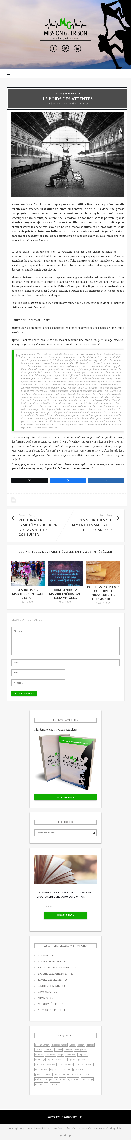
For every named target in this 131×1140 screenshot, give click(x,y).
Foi (65, 1059)
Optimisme (65, 1069)
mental (89, 1064)
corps (60, 1054)
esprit (58, 1059)
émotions (54, 1084)
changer (39, 1054)
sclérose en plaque (43, 1079)
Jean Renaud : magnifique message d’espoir (28, 593)
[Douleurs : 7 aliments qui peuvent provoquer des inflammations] (103, 572)
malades (69, 1064)
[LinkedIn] (77, 48)
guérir (72, 1059)
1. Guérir (46, 955)
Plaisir (49, 1074)
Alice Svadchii (69, 103)
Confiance (50, 1054)
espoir (50, 1059)
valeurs (38, 1084)
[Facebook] (53, 48)
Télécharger (65, 797)
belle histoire (29, 303)
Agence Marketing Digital (108, 1128)
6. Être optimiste (51, 985)
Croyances (70, 1054)
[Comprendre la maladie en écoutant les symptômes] (65, 573)
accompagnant (42, 1044)
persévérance (79, 1069)
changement (80, 1049)
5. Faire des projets (53, 979)
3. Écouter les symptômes (57, 967)
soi (56, 1079)
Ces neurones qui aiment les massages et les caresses (92, 525)
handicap (39, 1064)
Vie (46, 1084)
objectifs (54, 1069)
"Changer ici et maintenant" (75, 468)
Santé (86, 1074)
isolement (51, 1064)
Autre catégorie (50, 1004)
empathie (82, 1054)
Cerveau (68, 1049)
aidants (90, 1044)
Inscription (65, 915)
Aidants (45, 998)
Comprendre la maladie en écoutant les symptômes (65, 593)
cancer (58, 1049)
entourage (40, 1059)
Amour (38, 1049)
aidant (81, 1044)
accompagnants (59, 1044)
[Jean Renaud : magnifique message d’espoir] (28, 573)
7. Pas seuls (47, 992)
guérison (82, 1059)
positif (57, 1074)
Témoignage (87, 1079)
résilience (76, 1074)
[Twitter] (65, 48)
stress (62, 1079)
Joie (60, 1064)
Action (72, 1044)
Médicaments (41, 1069)
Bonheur (48, 1049)
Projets (66, 1074)
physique (39, 1074)
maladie (79, 1064)
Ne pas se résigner (51, 1010)
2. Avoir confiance (52, 961)
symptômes (73, 1079)
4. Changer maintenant (68, 93)
